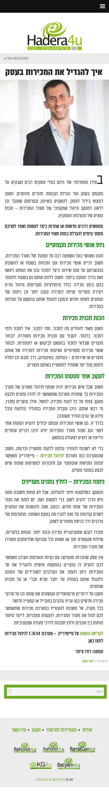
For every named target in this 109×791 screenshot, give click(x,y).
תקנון (36, 730)
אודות (87, 730)
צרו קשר (19, 730)
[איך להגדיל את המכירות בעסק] (54, 122)
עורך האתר (87, 661)
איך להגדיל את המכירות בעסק (53, 72)
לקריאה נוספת (91, 633)
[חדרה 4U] (54, 32)
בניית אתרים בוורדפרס (50, 780)
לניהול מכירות (52, 456)
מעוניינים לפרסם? (61, 730)
